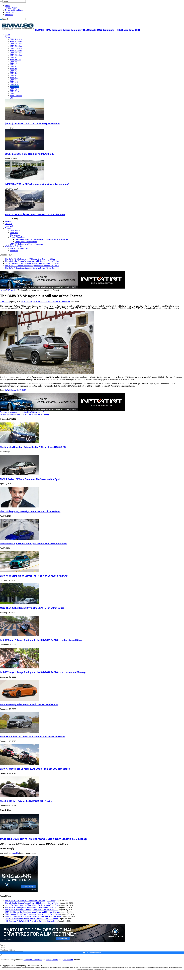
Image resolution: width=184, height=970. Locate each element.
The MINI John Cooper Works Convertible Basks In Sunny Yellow (32, 261)
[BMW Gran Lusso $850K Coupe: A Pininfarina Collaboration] (24, 210)
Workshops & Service (14, 246)
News (7, 37)
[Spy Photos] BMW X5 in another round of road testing (24, 414)
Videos (8, 221)
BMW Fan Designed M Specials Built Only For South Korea (29, 704)
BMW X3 (13, 57)
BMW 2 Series (16, 41)
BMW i (12, 93)
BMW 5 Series (16, 48)
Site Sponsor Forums (19, 248)
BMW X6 (13, 68)
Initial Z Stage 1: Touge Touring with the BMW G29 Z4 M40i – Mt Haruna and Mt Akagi (43, 672)
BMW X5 (13, 66)
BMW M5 (14, 82)
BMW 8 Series (16, 55)
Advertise (9, 15)
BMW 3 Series (16, 44)
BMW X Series (39, 302)
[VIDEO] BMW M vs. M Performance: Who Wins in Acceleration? (37, 184)
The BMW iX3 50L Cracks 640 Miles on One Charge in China (30, 259)
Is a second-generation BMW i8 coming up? (22, 412)
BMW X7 (13, 71)
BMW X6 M (14, 89)
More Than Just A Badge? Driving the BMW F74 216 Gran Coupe (32, 608)
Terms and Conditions (14, 10)
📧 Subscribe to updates (92, 953)
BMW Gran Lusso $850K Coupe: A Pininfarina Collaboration (35, 214)
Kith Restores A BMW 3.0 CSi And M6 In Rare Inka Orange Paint (31, 921)
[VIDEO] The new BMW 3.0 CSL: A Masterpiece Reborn (32, 123)
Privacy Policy (11, 8)
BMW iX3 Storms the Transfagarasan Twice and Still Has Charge (32, 912)
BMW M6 (14, 84)
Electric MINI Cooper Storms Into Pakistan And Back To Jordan (31, 919)
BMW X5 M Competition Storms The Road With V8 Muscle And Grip (34, 576)
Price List (9, 226)
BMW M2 (14, 75)
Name (2, 945)
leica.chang (5, 302)
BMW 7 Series (16, 53)
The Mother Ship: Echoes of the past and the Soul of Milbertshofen (33, 543)
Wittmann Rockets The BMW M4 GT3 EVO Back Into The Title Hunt (33, 916)
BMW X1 (13, 62)
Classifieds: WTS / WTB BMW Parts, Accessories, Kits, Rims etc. (42, 239)
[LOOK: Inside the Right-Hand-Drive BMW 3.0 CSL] (24, 149)
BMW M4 (14, 80)
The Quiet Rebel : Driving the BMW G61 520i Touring (26, 801)
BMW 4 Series (16, 46)
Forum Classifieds (17, 237)
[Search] (1, 19)
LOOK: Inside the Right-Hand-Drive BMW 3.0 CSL (29, 154)
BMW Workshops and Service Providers (26, 244)
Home (7, 35)
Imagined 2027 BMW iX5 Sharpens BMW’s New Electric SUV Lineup (43, 838)
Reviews (8, 224)
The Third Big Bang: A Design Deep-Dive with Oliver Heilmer (30, 511)
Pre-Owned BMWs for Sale (26, 242)
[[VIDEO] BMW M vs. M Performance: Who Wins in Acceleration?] (24, 180)
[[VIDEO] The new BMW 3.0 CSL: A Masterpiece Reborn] (24, 119)
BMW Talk (14, 233)
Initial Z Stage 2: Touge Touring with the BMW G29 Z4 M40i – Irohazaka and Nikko (41, 640)
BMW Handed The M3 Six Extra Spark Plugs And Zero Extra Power (32, 914)
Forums (8, 228)
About (7, 6)
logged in (15, 853)
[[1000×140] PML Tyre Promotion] (62, 941)
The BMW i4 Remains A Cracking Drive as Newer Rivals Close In (31, 268)
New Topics (15, 230)
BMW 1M (14, 73)
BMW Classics (16, 96)
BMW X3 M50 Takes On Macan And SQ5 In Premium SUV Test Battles (35, 769)
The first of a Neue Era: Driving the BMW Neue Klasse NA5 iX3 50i (33, 447)
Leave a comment (62, 302)
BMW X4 (13, 64)
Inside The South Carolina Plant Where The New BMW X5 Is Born (32, 263)
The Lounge (15, 235)
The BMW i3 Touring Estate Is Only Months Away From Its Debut (32, 266)
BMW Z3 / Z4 (15, 59)
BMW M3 (14, 77)
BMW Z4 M (14, 91)
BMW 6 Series (16, 50)
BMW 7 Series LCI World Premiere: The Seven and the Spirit (30, 479)
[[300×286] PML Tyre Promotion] (19, 891)
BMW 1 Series (16, 39)
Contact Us (9, 12)
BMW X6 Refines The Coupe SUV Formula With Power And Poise (32, 736)
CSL (11, 98)
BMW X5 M (14, 86)
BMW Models (11, 290)
